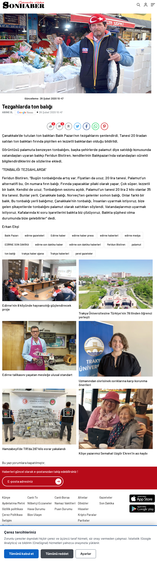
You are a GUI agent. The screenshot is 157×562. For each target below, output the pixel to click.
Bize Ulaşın (34, 514)
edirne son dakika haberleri (85, 244)
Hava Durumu (36, 509)
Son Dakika (106, 503)
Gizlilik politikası (12, 509)
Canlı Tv (32, 497)
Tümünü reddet (57, 554)
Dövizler (83, 503)
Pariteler (84, 520)
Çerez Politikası (12, 514)
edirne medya (132, 235)
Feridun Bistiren (116, 244)
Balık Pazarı (11, 235)
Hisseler (83, 509)
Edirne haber (58, 235)
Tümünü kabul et (21, 554)
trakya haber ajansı (33, 253)
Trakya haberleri (59, 253)
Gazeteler (105, 497)
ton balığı (10, 253)
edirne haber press (83, 235)
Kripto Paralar (87, 514)
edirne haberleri (109, 235)
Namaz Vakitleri (65, 503)
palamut (136, 244)
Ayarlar (85, 554)
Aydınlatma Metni (13, 503)
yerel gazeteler (84, 253)
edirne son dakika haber (49, 244)
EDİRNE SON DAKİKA (17, 244)
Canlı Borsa (62, 497)
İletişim (7, 520)
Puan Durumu (63, 509)
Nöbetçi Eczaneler (39, 503)
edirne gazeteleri (34, 235)
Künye (6, 497)
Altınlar (83, 497)
